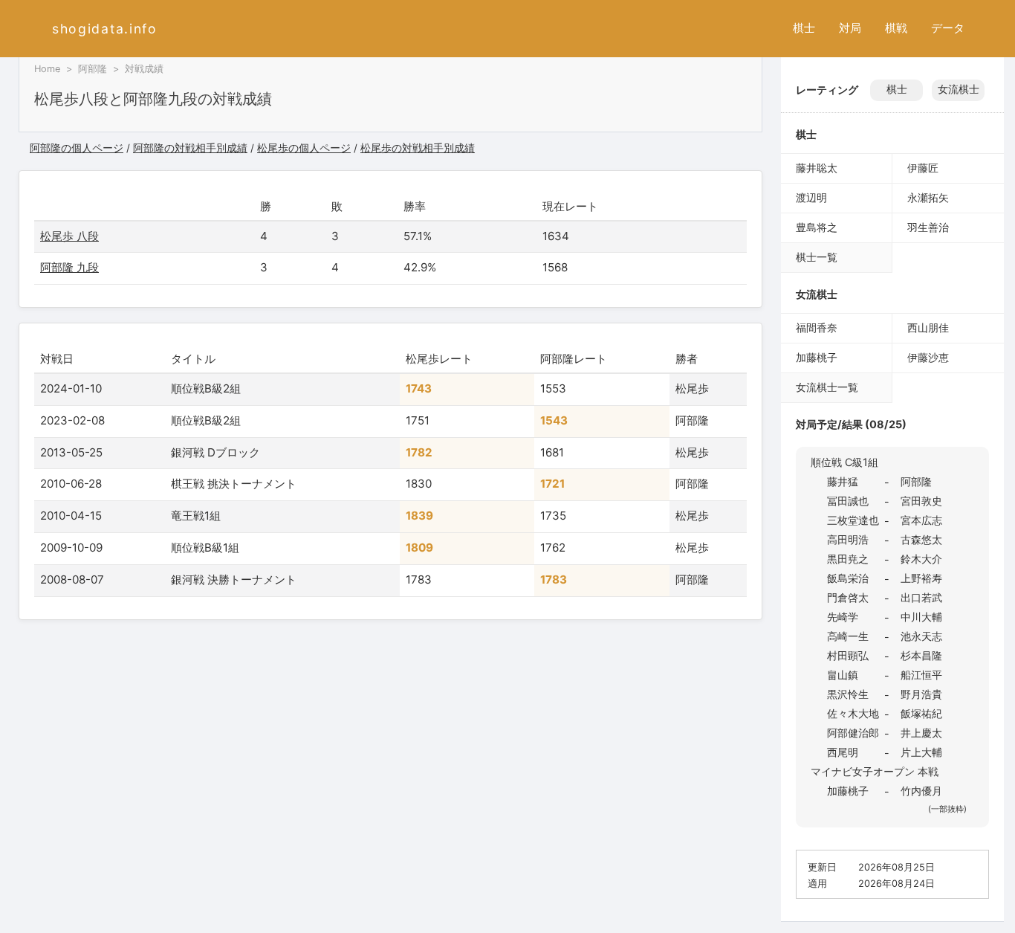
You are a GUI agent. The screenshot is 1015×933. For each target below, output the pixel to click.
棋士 (804, 28)
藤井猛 (842, 481)
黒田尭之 (848, 558)
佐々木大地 (853, 713)
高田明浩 (848, 539)
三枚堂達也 (853, 520)
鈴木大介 (921, 558)
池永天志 (921, 636)
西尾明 (842, 752)
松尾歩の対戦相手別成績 (417, 148)
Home (47, 68)
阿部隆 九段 (69, 267)
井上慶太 (921, 732)
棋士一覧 (816, 257)
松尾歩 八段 (69, 236)
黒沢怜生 (848, 694)
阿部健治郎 (853, 732)
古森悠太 (921, 539)
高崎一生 (848, 636)
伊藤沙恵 (928, 357)
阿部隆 (92, 68)
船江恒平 (921, 674)
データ (947, 28)
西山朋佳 (928, 327)
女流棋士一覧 (827, 387)
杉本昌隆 (921, 655)
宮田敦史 (921, 500)
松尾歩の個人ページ (304, 148)
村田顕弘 (848, 655)
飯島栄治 (848, 578)
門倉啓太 (848, 597)
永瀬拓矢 (928, 197)
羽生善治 (928, 227)
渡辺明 (811, 197)
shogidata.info (105, 28)
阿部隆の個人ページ (76, 148)
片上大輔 (921, 752)
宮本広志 (921, 520)
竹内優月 (921, 790)
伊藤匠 (922, 167)
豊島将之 (816, 227)
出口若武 (921, 597)
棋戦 (896, 28)
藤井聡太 (816, 167)
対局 (850, 28)
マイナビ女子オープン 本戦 (874, 771)
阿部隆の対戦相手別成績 (190, 148)
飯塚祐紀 (921, 713)
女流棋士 (958, 89)
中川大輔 (921, 616)
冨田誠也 (848, 500)
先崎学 (842, 616)
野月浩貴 (921, 694)
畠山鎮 (842, 674)
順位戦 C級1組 (844, 462)
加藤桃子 (816, 357)
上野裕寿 (921, 578)
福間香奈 (816, 327)
